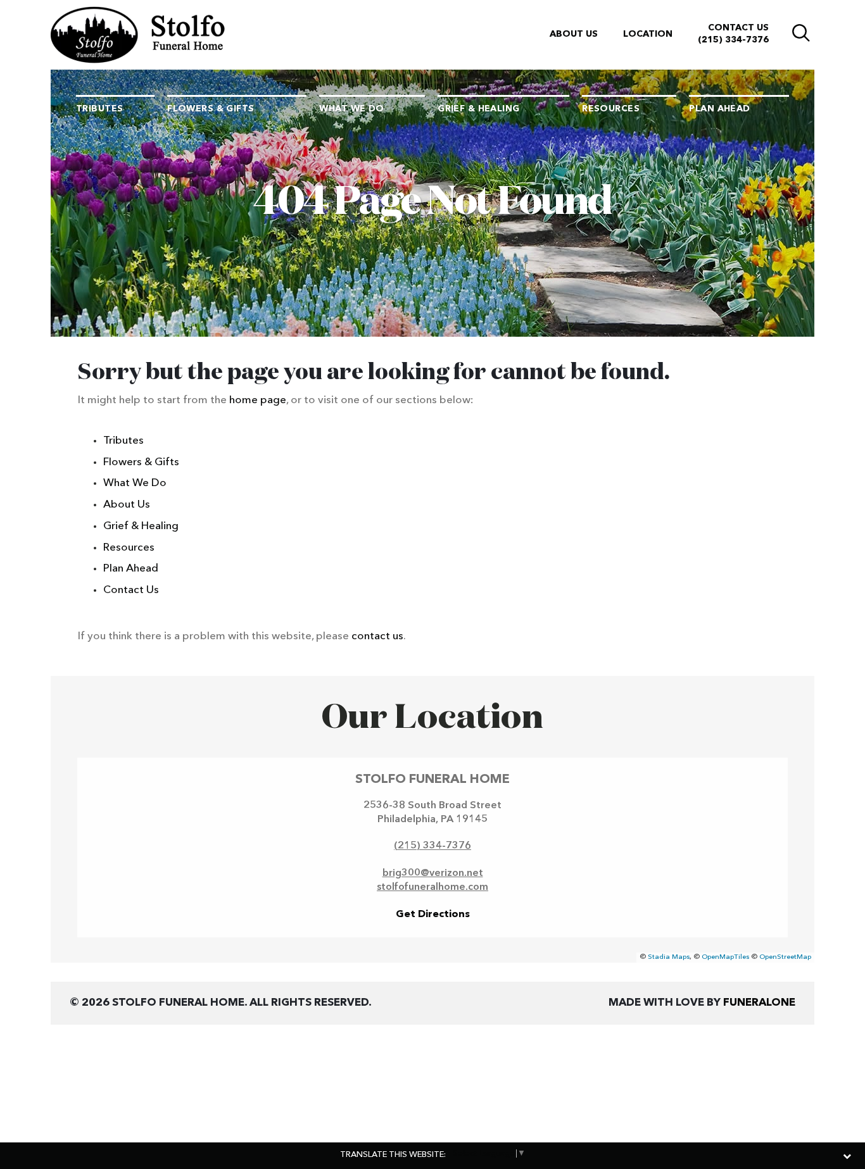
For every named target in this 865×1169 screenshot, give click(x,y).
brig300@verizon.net (432, 873)
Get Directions (433, 915)
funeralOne (759, 1002)
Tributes (123, 440)
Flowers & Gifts (141, 462)
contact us (377, 636)
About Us (574, 34)
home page (257, 400)
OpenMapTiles (725, 957)
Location (647, 34)
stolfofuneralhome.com (432, 887)
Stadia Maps (669, 957)
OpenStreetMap (785, 957)
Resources (129, 547)
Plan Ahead (130, 568)
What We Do (135, 483)
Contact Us (738, 27)
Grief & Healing (141, 526)
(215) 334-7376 (733, 39)
